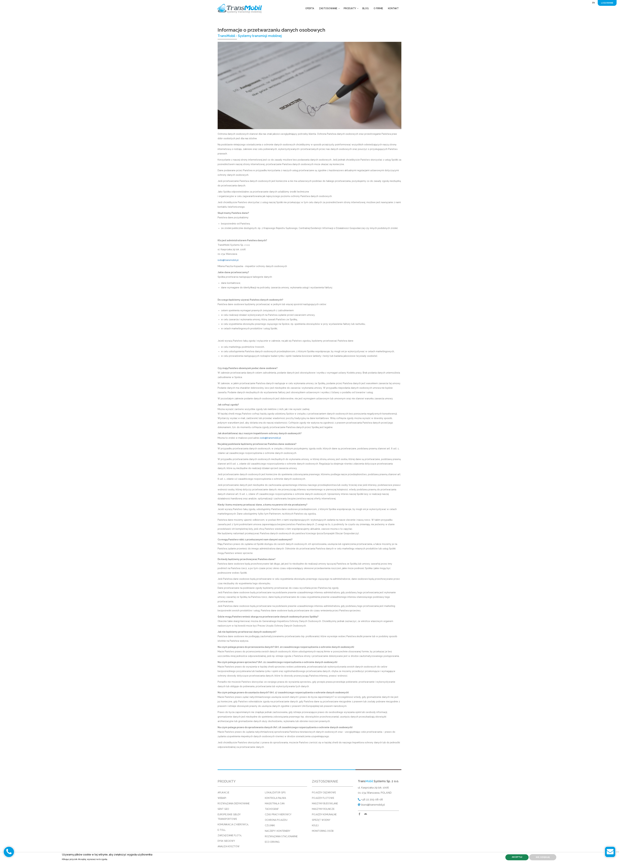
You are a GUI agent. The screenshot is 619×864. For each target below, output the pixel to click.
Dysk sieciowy (226, 841)
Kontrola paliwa (275, 798)
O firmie (378, 8)
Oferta (309, 8)
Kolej (315, 825)
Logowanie (607, 3)
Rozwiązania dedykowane (234, 803)
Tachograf (272, 809)
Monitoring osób (323, 831)
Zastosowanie (328, 8)
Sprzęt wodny (321, 820)
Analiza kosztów (229, 846)
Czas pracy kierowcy (278, 814)
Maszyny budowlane (325, 803)
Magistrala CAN (275, 803)
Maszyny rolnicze (323, 809)
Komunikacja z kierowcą (233, 824)
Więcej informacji (117, 859)
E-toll (222, 830)
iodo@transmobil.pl (228, 260)
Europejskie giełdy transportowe (229, 816)
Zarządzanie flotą (229, 835)
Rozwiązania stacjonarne (281, 836)
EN (593, 3)
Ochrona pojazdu (276, 820)
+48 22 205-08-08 (371, 799)
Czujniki (270, 825)
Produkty (350, 8)
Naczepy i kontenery (277, 831)
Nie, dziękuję (543, 857)
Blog (365, 8)
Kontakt (393, 8)
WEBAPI (222, 798)
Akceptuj (517, 857)
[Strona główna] (241, 8)
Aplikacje (223, 792)
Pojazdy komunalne (324, 814)
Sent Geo (223, 809)
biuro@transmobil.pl (372, 804)
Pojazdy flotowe (323, 798)
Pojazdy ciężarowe (324, 792)
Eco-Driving (272, 842)
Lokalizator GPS (275, 792)
